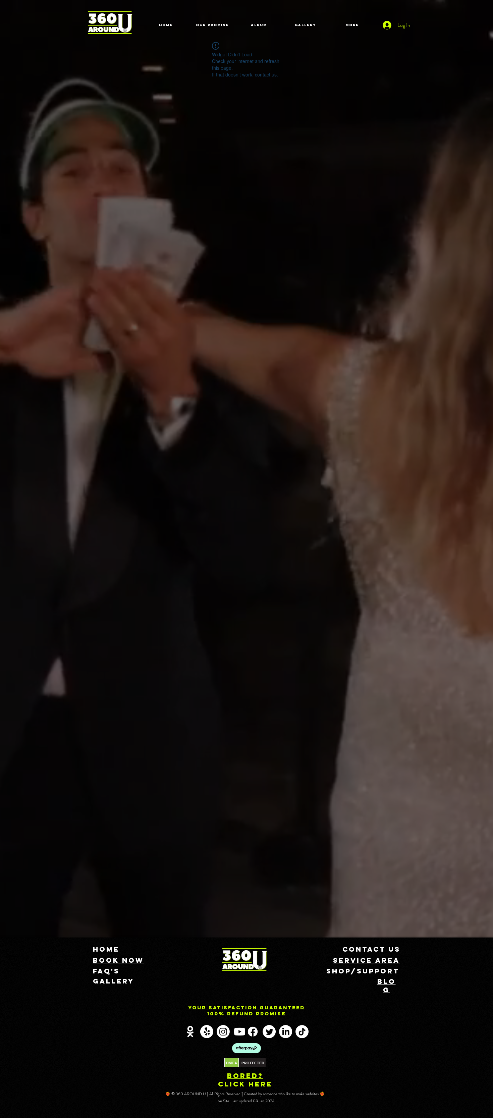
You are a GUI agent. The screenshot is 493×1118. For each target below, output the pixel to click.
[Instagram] (223, 1031)
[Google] (190, 1031)
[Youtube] (239, 1031)
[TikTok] (302, 1031)
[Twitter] (269, 1031)
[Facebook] (252, 1031)
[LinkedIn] (285, 1031)
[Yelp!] (206, 1031)
